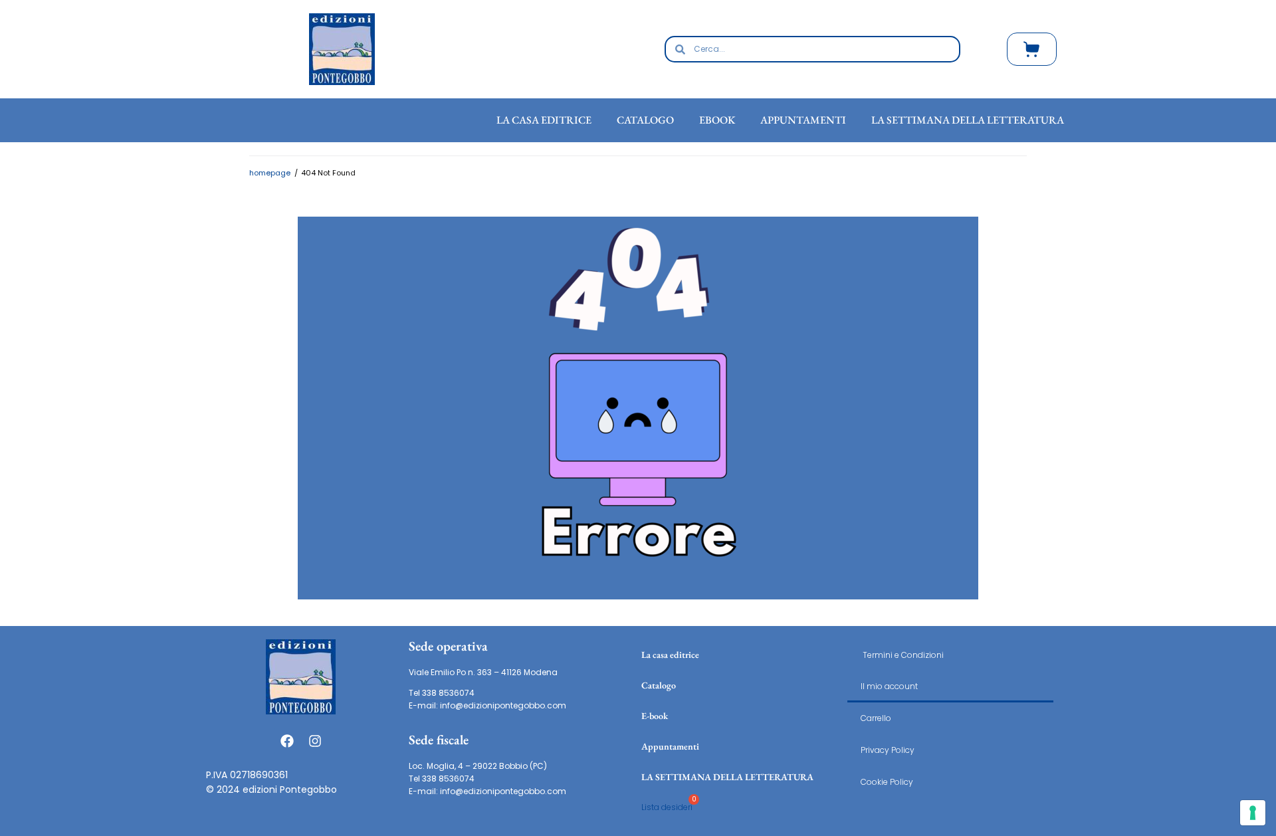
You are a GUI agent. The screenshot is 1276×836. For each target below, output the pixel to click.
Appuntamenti (670, 746)
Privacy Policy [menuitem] (887, 750)
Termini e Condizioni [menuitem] (902, 655)
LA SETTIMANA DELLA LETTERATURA (727, 777)
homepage (269, 172)
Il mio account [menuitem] (889, 686)
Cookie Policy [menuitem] (887, 781)
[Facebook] (287, 741)
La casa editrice (670, 655)
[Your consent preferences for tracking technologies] (1252, 812)
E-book (654, 716)
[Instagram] (315, 741)
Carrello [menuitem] (876, 718)
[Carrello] (1032, 49)
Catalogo (658, 685)
